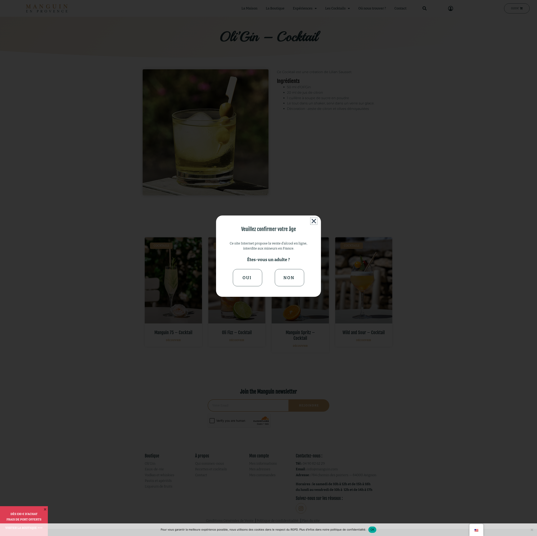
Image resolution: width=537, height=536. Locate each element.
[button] (314, 221)
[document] (268, 268)
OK (372, 529)
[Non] (532, 530)
